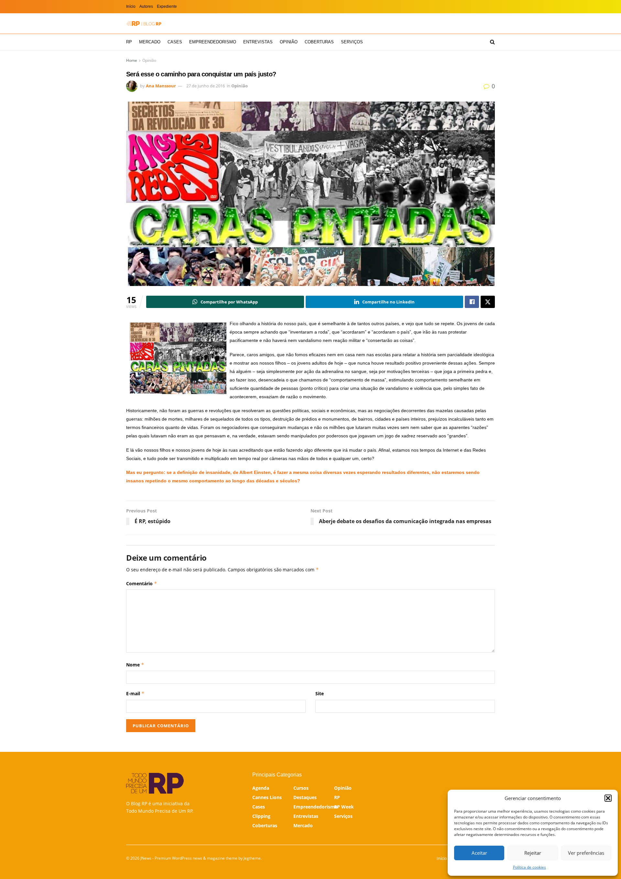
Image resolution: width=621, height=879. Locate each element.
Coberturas (319, 41)
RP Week (344, 807)
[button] (608, 798)
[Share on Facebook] (472, 302)
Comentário (141, 583)
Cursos (301, 788)
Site (319, 693)
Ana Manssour (161, 86)
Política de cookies (529, 867)
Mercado (149, 41)
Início (131, 6)
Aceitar (479, 853)
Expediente (167, 6)
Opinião (289, 41)
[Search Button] (492, 42)
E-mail (135, 693)
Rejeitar (532, 853)
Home (131, 60)
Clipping (261, 816)
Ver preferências (586, 853)
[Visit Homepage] (144, 23)
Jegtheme (252, 858)
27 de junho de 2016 (205, 86)
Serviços (352, 41)
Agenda (260, 788)
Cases (175, 41)
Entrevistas (258, 41)
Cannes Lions (267, 797)
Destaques (305, 797)
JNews (145, 858)
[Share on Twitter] (488, 302)
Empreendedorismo (212, 41)
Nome (135, 665)
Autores (146, 6)
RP (129, 41)
